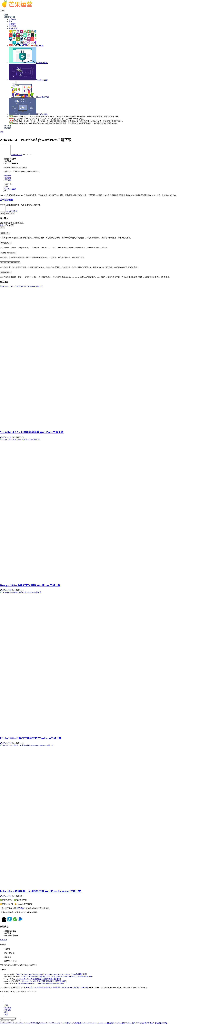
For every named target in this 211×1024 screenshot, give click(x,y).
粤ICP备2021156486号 (34, 987)
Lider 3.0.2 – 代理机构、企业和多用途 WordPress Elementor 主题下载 (40, 891)
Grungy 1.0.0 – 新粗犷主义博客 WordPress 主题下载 (30, 585)
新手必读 (46, 987)
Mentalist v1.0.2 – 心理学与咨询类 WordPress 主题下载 (32, 432)
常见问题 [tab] (7, 180)
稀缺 (165, 1023)
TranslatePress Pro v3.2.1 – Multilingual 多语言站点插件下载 (41, 983)
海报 (7, 213)
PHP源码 (67, 1023)
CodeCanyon (4, 1023)
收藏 (2, 213)
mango (11, 211)
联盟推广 (77, 987)
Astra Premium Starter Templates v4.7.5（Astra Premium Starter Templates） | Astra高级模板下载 (51, 974)
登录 (2, 132)
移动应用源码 (159, 1023)
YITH (137, 1023)
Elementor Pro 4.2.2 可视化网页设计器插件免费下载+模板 (38, 979)
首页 (6, 186)
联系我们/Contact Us (65, 987)
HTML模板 (35, 1023)
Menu (2, 11)
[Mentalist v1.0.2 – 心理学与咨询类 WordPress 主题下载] (21, 286)
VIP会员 (7, 1010)
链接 (12, 213)
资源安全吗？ (5, 233)
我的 (6, 1012)
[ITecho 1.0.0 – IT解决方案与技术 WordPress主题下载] (20, 592)
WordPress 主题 (16, 155)
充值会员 (3, 940)
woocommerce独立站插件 (105, 1023)
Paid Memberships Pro (56, 1023)
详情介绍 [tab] (7, 176)
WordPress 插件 (130, 1023)
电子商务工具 (149, 1023)
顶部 (6, 1014)
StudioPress (85, 1023)
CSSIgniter (11, 1023)
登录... (2, 225)
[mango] (5, 155)
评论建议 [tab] (7, 178)
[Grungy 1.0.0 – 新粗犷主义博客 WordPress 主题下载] (20, 439)
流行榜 (142, 1023)
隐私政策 (54, 987)
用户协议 (84, 987)
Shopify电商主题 (75, 1023)
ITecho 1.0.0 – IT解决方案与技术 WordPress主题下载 (30, 738)
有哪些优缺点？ (6, 243)
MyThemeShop (44, 1023)
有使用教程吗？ (6, 272)
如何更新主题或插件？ (8, 253)
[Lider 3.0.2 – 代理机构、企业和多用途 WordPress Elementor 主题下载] (27, 745)
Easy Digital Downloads (23, 1023)
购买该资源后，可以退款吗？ (10, 263)
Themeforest (93, 1023)
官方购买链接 (6, 200)
